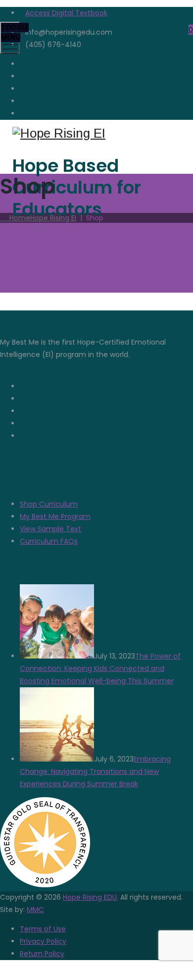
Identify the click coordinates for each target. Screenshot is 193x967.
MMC (35, 910)
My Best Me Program (55, 516)
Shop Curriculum (49, 504)
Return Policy (42, 954)
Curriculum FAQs (49, 541)
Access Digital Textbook (66, 13)
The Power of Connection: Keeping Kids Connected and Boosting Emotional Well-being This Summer (100, 668)
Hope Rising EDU (90, 897)
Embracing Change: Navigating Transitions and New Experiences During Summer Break (95, 771)
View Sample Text (50, 529)
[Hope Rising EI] (95, 133)
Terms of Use (43, 929)
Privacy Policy (43, 941)
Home (40, 218)
